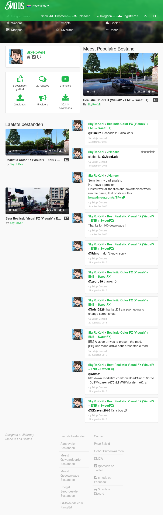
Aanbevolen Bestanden (68, 445)
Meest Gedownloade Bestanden (69, 475)
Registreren (130, 16)
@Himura (94, 133)
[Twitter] (34, 57)
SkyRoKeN (36, 52)
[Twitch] (39, 57)
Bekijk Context (99, 138)
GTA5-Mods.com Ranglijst (71, 505)
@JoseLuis (110, 156)
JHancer (113, 152)
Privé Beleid (102, 443)
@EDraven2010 (99, 410)
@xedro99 (95, 281)
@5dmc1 (94, 253)
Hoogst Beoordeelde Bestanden (69, 491)
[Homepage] (29, 57)
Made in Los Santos (18, 439)
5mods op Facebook (102, 479)
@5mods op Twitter (104, 468)
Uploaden (83, 16)
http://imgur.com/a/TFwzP (106, 197)
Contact (99, 436)
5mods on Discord (102, 491)
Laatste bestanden (73, 436)
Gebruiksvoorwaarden (108, 451)
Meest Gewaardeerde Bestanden (70, 459)
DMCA (98, 458)
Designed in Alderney (19, 434)
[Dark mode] (145, 16)
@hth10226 (96, 309)
